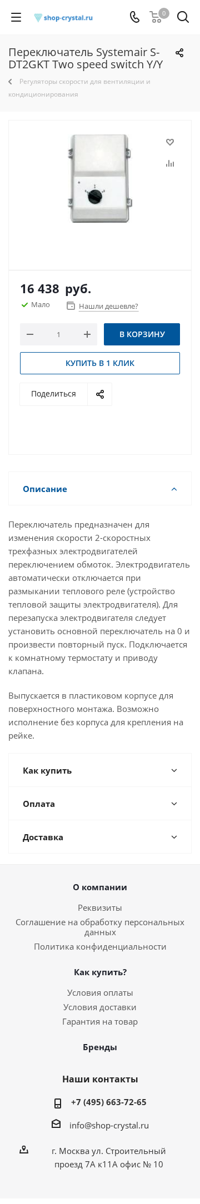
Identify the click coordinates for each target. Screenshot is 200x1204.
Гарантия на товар (100, 1021)
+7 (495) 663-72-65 (109, 1101)
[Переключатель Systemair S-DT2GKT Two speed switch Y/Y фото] (100, 190)
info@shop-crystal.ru (109, 1125)
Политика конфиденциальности (100, 946)
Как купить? (100, 971)
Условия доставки (100, 1006)
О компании (100, 886)
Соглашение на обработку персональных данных (100, 926)
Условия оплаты (100, 992)
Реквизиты (100, 907)
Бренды (100, 1046)
